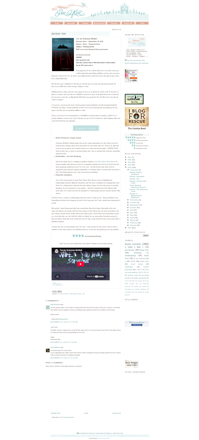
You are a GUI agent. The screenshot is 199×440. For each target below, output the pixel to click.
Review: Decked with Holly (138, 182)
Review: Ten (134, 179)
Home (86, 413)
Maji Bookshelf (55, 304)
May (132, 215)
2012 (130, 167)
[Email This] (53, 292)
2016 (130, 157)
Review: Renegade (137, 176)
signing (140, 292)
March (133, 220)
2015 (130, 160)
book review (64, 294)
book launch (138, 281)
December (134, 170)
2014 (130, 162)
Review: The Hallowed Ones (139, 190)
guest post (144, 261)
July (132, 210)
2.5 (142, 272)
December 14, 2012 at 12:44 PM (64, 358)
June (132, 213)
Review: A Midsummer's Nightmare (136, 196)
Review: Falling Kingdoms (136, 173)
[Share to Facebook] (59, 292)
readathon (129, 267)
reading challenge (140, 289)
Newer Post (55, 413)
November (134, 200)
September (134, 205)
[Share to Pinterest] (61, 292)
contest (144, 286)
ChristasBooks (55, 347)
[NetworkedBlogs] (136, 322)
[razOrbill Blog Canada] (134, 104)
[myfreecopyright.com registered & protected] (100, 433)
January (133, 225)
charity (136, 286)
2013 (130, 165)
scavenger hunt (130, 292)
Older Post (116, 413)
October (133, 202)
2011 (130, 228)
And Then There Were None (104, 162)
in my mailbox (139, 258)
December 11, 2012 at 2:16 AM (63, 342)
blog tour (144, 250)
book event (128, 281)
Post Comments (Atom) (67, 417)
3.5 (141, 270)
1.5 (146, 281)
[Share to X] (57, 292)
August (133, 207)
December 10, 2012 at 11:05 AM (64, 322)
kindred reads (133, 275)
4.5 (148, 272)
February (134, 223)
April (132, 218)
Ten (77, 39)
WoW (132, 261)
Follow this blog (137, 324)
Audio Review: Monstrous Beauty (138, 186)
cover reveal (137, 264)
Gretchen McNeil (75, 294)
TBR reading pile (131, 284)
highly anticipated (140, 278)
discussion (128, 289)
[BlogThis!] (55, 292)
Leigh (52, 327)
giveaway (130, 250)
